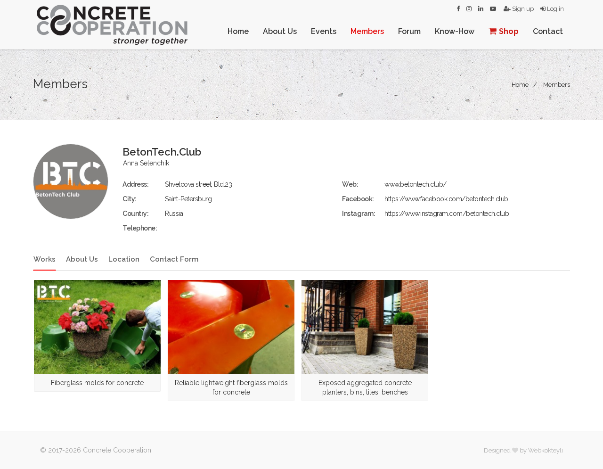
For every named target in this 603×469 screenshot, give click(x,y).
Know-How (454, 31)
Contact (548, 31)
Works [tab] (44, 259)
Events (323, 31)
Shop (509, 31)
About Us (280, 31)
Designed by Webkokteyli (523, 450)
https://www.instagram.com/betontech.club (446, 213)
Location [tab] (123, 259)
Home (238, 31)
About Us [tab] (82, 259)
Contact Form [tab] (174, 259)
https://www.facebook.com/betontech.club (446, 199)
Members (367, 31)
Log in (555, 8)
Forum (409, 31)
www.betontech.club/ (415, 184)
